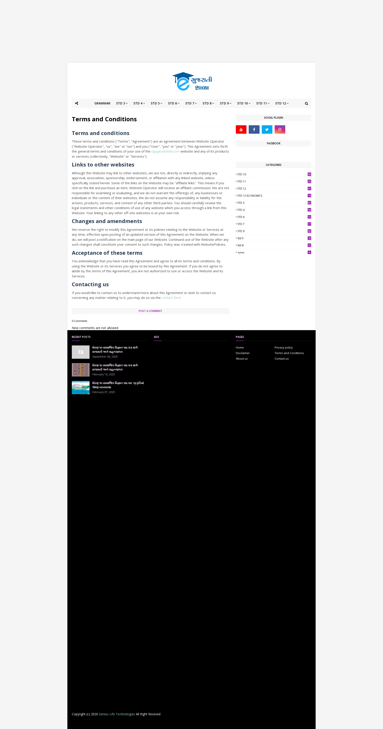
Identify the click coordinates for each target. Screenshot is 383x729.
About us (242, 359)
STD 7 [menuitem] (189, 103)
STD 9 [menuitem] (224, 103)
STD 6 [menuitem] (172, 103)
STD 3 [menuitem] (120, 103)
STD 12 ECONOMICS (274, 196)
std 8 (274, 245)
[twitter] (267, 129)
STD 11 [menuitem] (261, 103)
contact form (171, 297)
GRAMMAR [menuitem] (102, 103)
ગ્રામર (273, 252)
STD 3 (274, 203)
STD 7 (274, 224)
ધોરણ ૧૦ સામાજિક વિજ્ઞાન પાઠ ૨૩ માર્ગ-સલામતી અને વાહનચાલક (115, 349)
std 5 (274, 238)
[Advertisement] (191, 31)
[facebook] (254, 129)
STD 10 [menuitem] (242, 103)
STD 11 (274, 181)
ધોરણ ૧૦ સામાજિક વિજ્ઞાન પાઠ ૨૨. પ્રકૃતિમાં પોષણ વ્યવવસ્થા (118, 385)
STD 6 (274, 217)
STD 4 (274, 210)
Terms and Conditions (289, 353)
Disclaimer (243, 353)
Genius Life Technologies (117, 714)
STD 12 (274, 188)
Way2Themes (106, 723)
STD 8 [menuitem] (207, 103)
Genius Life (143, 723)
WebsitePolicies (213, 244)
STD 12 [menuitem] (280, 103)
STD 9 (274, 231)
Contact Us (230, 723)
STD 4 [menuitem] (137, 103)
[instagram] (280, 129)
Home (240, 347)
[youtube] (241, 129)
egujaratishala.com (165, 151)
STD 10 (274, 174)
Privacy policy (284, 347)
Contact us (282, 359)
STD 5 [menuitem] (155, 103)
